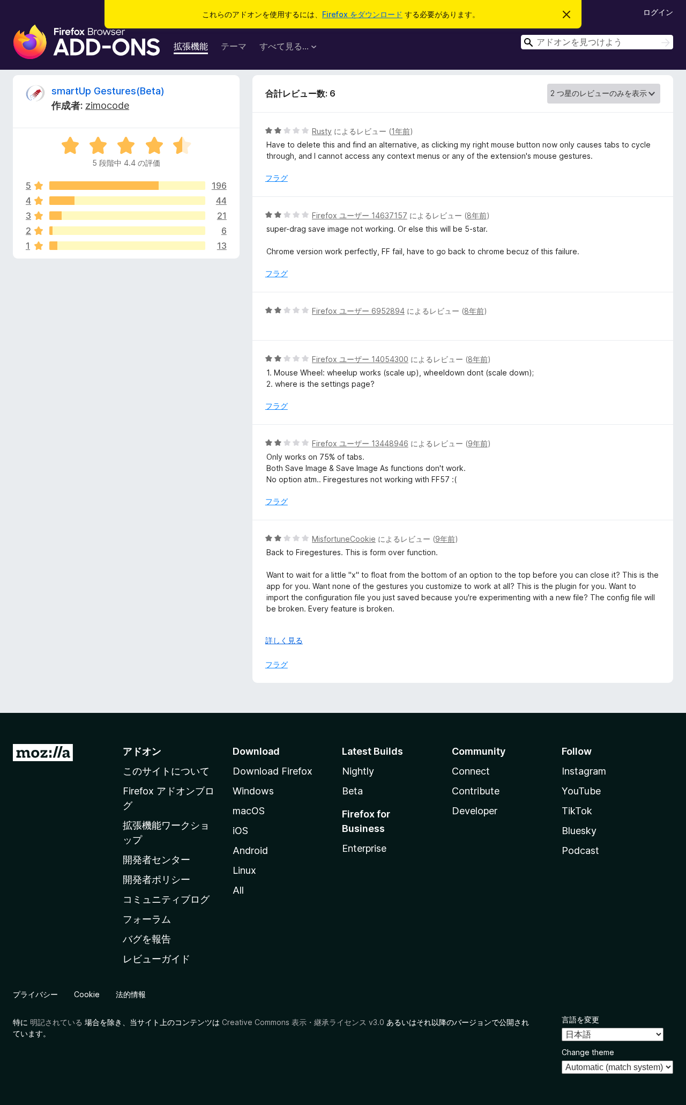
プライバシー (35, 994)
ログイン (658, 12)
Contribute (475, 791)
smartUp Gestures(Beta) (108, 91)
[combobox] (597, 42)
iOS (240, 830)
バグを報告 (147, 939)
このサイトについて (166, 771)
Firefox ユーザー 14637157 (359, 215)
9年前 (478, 443)
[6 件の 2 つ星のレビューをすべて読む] (127, 230)
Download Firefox (272, 771)
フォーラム (147, 919)
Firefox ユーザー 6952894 (358, 310)
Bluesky (579, 830)
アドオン (142, 751)
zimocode (107, 105)
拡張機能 (191, 46)
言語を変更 (580, 1019)
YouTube (581, 791)
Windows (253, 791)
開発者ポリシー (156, 879)
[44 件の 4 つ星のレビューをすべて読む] (127, 200)
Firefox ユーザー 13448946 (360, 443)
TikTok (577, 810)
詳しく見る (284, 640)
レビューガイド (156, 958)
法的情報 (131, 994)
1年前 (400, 131)
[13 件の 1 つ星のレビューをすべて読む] (127, 245)
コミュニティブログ (166, 899)
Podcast (580, 850)
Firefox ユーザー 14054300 (360, 359)
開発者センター (156, 859)
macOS (249, 810)
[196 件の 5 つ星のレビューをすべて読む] (127, 185)
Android (250, 850)
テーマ (234, 46)
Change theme (588, 1052)
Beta (352, 791)
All (238, 890)
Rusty (322, 131)
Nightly (358, 771)
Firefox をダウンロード (362, 14)
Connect (471, 771)
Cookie (87, 994)
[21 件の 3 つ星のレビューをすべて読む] (127, 215)
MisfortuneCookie (344, 538)
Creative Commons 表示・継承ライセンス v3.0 (303, 1022)
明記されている (56, 1022)
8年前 (477, 215)
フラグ (276, 177)
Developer (474, 810)
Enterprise (364, 848)
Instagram (584, 771)
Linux (244, 870)
